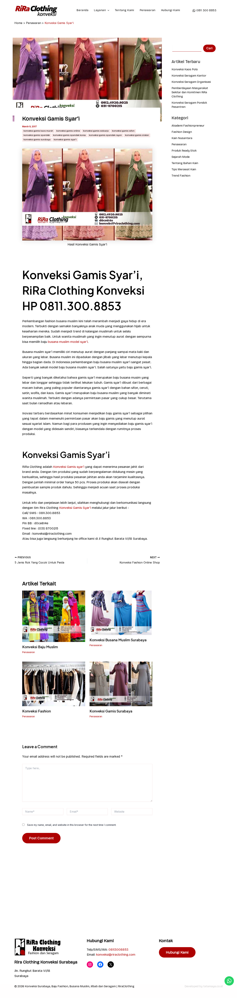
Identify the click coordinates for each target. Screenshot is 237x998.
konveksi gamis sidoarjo (96, 131)
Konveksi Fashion (36, 711)
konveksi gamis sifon (123, 131)
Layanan (100, 10)
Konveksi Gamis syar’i (68, 467)
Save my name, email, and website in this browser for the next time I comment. (71, 824)
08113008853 (118, 949)
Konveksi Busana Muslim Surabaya (118, 640)
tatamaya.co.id (213, 986)
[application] (107, 10)
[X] (111, 964)
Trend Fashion (181, 175)
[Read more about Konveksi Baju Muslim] (53, 616)
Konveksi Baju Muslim (40, 647)
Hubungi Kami (170, 10)
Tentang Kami (124, 10)
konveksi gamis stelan (137, 135)
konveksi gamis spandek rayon (105, 135)
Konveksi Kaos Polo (185, 69)
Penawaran (147, 10)
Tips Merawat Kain (184, 169)
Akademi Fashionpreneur (188, 125)
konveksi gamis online (68, 131)
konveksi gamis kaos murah (38, 131)
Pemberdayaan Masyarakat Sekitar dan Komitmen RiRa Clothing (190, 92)
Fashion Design (182, 131)
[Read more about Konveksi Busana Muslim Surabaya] (121, 613)
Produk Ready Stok (184, 150)
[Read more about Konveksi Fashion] (53, 684)
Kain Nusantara (182, 138)
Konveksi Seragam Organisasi (191, 81)
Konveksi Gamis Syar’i (75, 508)
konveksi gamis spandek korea (69, 135)
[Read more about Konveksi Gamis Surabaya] (121, 684)
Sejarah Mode (181, 156)
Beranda (82, 10)
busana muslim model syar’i (68, 342)
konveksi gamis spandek (37, 135)
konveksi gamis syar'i (65, 139)
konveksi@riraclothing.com (115, 955)
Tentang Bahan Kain (185, 163)
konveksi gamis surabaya (37, 139)
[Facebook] (100, 964)
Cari (209, 48)
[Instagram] (90, 964)
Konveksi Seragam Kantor (189, 75)
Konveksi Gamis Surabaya (111, 711)
